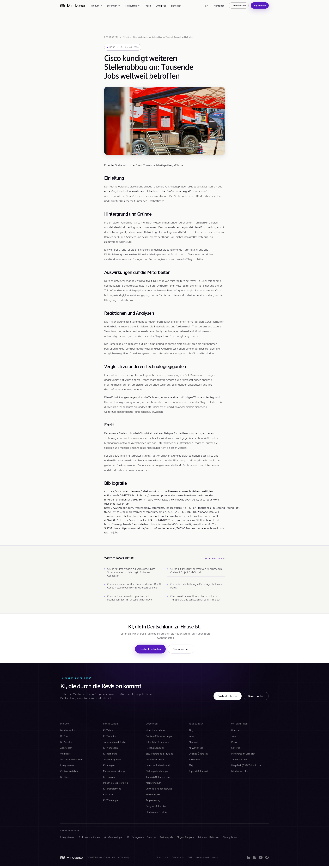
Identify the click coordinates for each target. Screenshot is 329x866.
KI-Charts (108, 794)
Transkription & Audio (114, 741)
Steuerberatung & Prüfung (159, 753)
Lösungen (112, 5)
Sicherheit (176, 5)
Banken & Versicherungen (159, 736)
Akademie (194, 741)
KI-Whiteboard (111, 747)
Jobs (233, 736)
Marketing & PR (154, 782)
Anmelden (219, 5)
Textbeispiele (166, 837)
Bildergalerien (230, 837)
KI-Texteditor (110, 736)
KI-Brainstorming (112, 788)
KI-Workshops (196, 747)
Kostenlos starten (150, 649)
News (126, 37)
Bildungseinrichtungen (157, 771)
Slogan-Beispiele (185, 837)
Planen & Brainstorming (115, 782)
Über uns (236, 730)
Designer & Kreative (156, 806)
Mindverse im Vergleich (243, 753)
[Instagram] (254, 857)
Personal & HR (153, 794)
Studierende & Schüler (157, 811)
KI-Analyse (108, 765)
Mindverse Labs (239, 771)
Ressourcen (131, 5)
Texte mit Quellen (112, 759)
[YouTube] (261, 857)
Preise (148, 5)
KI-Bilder (65, 776)
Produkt (95, 5)
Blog (191, 730)
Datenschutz (178, 857)
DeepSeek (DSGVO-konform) (246, 765)
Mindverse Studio (69, 730)
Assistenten (66, 747)
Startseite (111, 37)
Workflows (65, 753)
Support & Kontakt (198, 771)
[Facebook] (267, 857)
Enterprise (161, 5)
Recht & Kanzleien (155, 747)
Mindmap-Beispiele (208, 837)
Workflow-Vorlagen (113, 837)
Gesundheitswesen (155, 759)
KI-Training (109, 776)
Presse (234, 741)
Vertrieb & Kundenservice (159, 788)
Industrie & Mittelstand (158, 765)
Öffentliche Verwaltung (157, 741)
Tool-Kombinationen (89, 837)
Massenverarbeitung (114, 771)
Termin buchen (239, 759)
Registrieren (259, 5)
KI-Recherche (110, 753)
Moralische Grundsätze (207, 857)
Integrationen (67, 765)
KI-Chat (64, 736)
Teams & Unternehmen (158, 776)
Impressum (162, 857)
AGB (190, 857)
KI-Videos (108, 730)
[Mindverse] (72, 5)
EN (206, 5)
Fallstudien (194, 759)
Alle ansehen (215, 558)
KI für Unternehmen (156, 730)
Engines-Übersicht (198, 753)
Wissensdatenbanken (71, 759)
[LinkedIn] (248, 857)
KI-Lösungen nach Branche (141, 837)
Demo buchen (238, 5)
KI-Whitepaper (111, 800)
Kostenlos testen (227, 696)
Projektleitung (153, 800)
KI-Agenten (66, 741)
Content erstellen (69, 771)
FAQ (191, 765)
